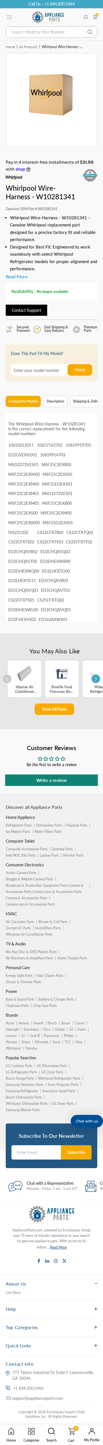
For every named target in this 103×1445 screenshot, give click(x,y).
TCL (68, 1042)
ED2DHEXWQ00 (23, 571)
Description (55, 401)
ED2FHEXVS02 (22, 619)
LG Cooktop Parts (19, 1066)
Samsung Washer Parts (23, 1110)
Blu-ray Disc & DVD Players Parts (31, 952)
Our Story (13, 1292)
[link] (94, 1383)
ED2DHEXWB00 (55, 561)
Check (79, 369)
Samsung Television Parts (24, 1085)
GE (71, 1029)
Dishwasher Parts (49, 825)
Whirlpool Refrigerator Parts (59, 1078)
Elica (46, 1029)
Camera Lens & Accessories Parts (30, 904)
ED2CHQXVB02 (22, 551)
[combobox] (51, 32)
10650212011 (20, 445)
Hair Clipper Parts (50, 975)
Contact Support (26, 310)
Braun (65, 1023)
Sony (56, 1042)
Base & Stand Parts (20, 999)
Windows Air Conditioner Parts (29, 934)
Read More (58, 1247)
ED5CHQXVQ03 (23, 590)
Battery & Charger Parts (56, 999)
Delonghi (12, 1029)
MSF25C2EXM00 (23, 484)
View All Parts (54, 709)
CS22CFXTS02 (21, 541)
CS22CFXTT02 (79, 541)
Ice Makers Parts (18, 831)
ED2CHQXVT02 (22, 561)
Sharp (25, 1042)
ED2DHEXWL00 (23, 609)
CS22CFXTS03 (50, 541)
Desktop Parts (62, 849)
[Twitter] (64, 1261)
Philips (69, 1036)
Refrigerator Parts (19, 825)
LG (23, 1036)
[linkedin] (47, 1261)
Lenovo (11, 1036)
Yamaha (31, 1048)
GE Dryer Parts (52, 1072)
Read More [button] (16, 276)
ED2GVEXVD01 (22, 454)
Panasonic (52, 1036)
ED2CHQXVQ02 (55, 551)
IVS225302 (18, 532)
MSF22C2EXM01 (23, 493)
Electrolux (31, 1029)
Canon (80, 1023)
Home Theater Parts (72, 958)
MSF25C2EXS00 (57, 474)
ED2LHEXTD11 (22, 580)
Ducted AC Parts (18, 928)
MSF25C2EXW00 (24, 474)
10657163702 (49, 445)
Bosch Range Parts (20, 1078)
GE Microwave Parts (52, 1066)
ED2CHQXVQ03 (56, 609)
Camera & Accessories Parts (26, 898)
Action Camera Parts (21, 873)
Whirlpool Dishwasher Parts (26, 1103)
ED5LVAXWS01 (53, 619)
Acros (10, 1023)
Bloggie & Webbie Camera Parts (29, 879)
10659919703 (78, 445)
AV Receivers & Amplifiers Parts (29, 958)
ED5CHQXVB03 (53, 580)
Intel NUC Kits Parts (20, 855)
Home (10, 47)
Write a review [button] (51, 780)
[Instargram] (56, 1261)
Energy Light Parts (19, 975)
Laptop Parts (49, 855)
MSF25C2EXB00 (56, 464)
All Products (28, 47)
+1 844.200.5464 (28, 1388)
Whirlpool (13, 1048)
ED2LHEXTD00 (56, 571)
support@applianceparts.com (37, 1398)
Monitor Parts (73, 855)
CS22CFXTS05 (21, 600)
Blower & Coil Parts (53, 922)
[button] (87, 1121)
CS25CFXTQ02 (50, 600)
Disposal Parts (76, 825)
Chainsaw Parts (17, 1006)
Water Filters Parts (48, 831)
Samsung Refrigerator (22, 1091)
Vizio (78, 1042)
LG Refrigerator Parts (21, 1072)
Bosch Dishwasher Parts (24, 1097)
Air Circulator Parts (20, 922)
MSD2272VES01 (23, 464)
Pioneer (11, 1042)
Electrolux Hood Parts (58, 1091)
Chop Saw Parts (45, 1006)
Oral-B (35, 1036)
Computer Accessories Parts (26, 849)
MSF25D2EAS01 (57, 484)
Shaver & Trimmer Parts (23, 982)
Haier (82, 1029)
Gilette (60, 1029)
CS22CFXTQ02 (79, 532)
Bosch (52, 1023)
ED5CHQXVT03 (55, 590)
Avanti (38, 1023)
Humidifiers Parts (48, 928)
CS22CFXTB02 (50, 532)
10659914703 (52, 454)
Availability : (23, 291)
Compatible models (23, 401)
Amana (24, 1023)
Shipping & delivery (88, 401)
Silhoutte (41, 1042)
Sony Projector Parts (63, 1085)
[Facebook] (38, 1261)
